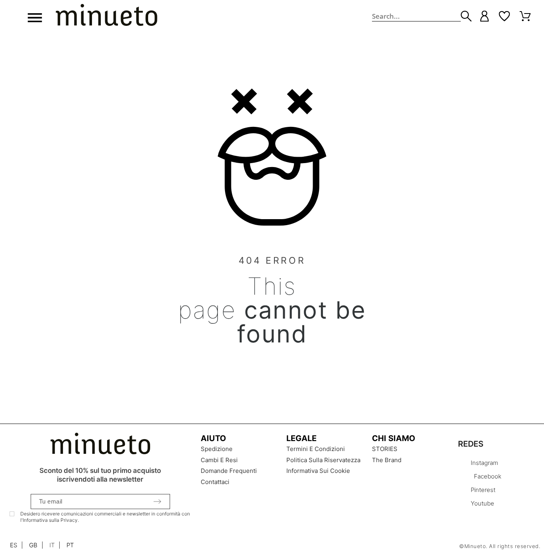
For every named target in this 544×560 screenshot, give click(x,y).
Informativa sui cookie (318, 470)
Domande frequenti (229, 470)
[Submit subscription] (157, 501)
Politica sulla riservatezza (323, 460)
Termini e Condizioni (315, 449)
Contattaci (215, 482)
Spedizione (217, 449)
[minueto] (106, 16)
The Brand (386, 460)
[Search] (466, 16)
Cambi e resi (219, 460)
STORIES (384, 449)
